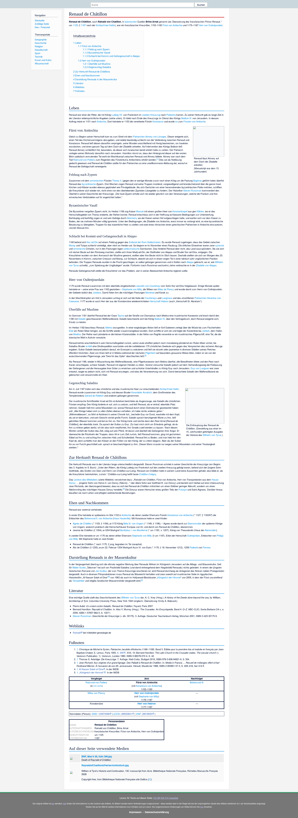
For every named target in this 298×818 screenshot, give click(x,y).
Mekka (108, 327)
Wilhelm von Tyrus (212, 435)
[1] (150, 779)
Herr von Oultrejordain (146, 693)
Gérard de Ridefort (94, 395)
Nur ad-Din (92, 242)
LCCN (116, 713)
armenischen (96, 180)
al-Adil (89, 346)
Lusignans (167, 298)
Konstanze (158, 121)
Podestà (194, 547)
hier (52, 803)
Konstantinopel (179, 211)
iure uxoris (97, 685)
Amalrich (147, 392)
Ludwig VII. (117, 114)
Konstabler (136, 392)
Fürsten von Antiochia (194, 121)
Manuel (140, 211)
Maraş (72, 245)
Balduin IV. (160, 318)
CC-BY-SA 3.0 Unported (165, 797)
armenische (79, 248)
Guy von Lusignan (200, 368)
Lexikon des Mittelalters (86, 479)
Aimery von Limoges (155, 136)
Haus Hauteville (122, 518)
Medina (77, 334)
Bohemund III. (197, 682)
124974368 (103, 713)
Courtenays (151, 298)
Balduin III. (186, 118)
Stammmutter (194, 523)
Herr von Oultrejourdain (211, 25)
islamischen (131, 21)
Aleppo (190, 262)
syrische (219, 245)
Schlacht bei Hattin (105, 25)
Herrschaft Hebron (159, 301)
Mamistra (132, 218)
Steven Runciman (192, 190)
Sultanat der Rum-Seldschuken (144, 242)
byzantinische (89, 184)
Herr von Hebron (147, 703)
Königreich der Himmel (169, 577)
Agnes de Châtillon (82, 523)
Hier (64, 803)
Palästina (171, 114)
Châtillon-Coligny (147, 474)
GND (94, 713)
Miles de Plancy (166, 289)
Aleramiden (210, 530)
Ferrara (206, 547)
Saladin (82, 318)
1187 (83, 25)
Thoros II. (117, 180)
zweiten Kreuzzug (151, 114)
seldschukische (131, 248)
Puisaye (182, 489)
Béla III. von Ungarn (134, 523)
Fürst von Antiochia (172, 25)
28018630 (147, 713)
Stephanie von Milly (132, 289)
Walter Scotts (79, 567)
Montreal (149, 292)
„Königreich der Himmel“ (91, 672)
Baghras (197, 180)
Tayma (120, 315)
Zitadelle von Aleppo (206, 265)
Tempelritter (78, 580)
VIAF (138, 713)
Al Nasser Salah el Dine (91, 669)
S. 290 (120, 652)
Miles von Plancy (96, 693)
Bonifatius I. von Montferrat (133, 530)
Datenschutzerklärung (157, 812)
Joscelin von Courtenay (148, 285)
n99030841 (126, 713)
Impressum (135, 812)
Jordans (97, 292)
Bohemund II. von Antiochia (98, 518)
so (176, 121)
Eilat (71, 330)
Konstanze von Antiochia (180, 515)
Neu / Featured (42, 27)
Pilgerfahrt (150, 352)
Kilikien (200, 211)
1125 (75, 25)
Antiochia (101, 121)
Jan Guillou (101, 570)
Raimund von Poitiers (84, 159)
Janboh (206, 330)
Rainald (76, 632)
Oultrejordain (193, 535)
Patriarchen (139, 136)
